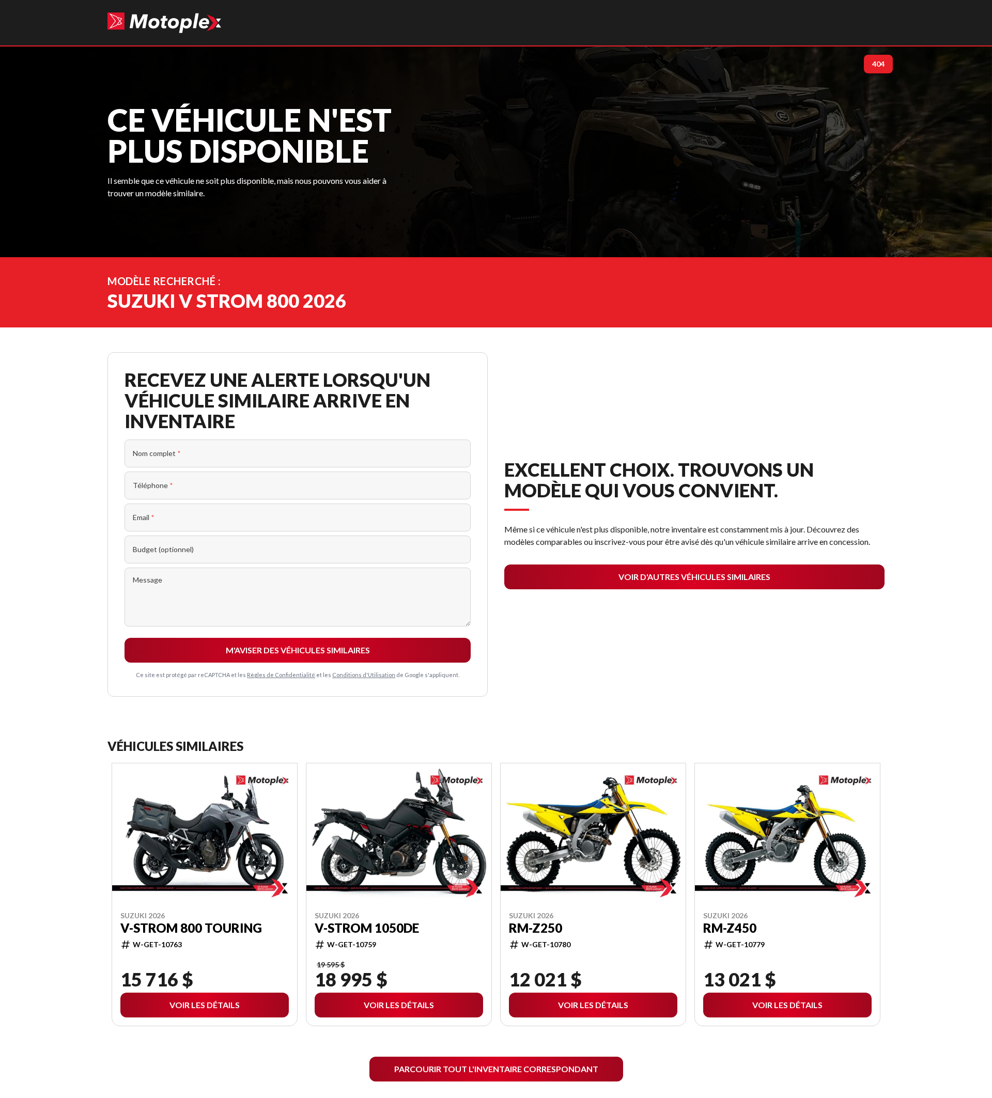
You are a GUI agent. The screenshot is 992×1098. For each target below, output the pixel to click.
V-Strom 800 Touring (191, 927)
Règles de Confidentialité (281, 674)
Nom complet (157, 453)
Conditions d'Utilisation (363, 674)
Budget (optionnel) (163, 549)
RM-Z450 (729, 927)
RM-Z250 (535, 927)
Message (147, 579)
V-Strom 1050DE (367, 927)
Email (143, 517)
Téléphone (153, 485)
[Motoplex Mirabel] (164, 22)
